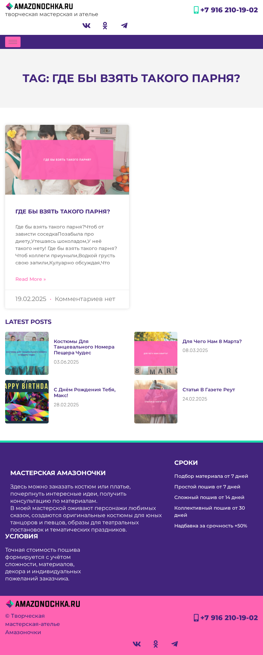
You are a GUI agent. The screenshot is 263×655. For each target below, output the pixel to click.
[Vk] (86, 25)
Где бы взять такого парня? (62, 211)
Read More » (30, 279)
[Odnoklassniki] (105, 25)
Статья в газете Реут (209, 390)
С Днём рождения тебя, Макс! (84, 392)
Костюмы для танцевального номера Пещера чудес (84, 347)
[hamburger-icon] (13, 42)
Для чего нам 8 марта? (212, 341)
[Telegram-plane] (124, 25)
